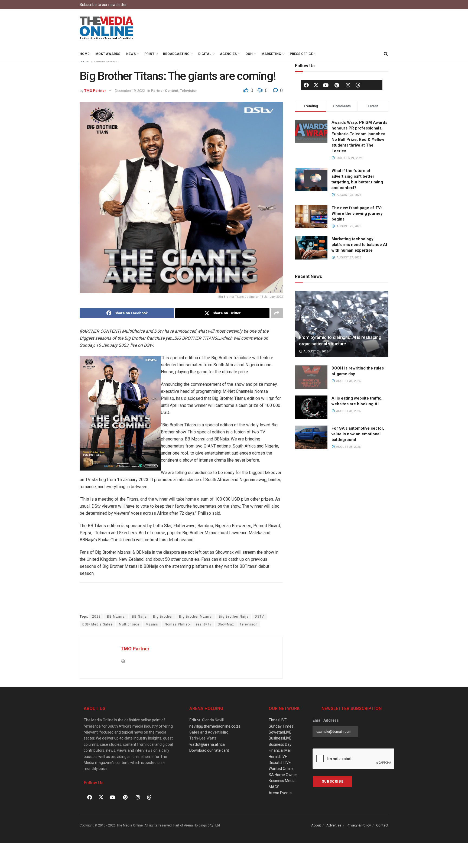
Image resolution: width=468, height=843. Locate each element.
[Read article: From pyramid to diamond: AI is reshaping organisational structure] (341, 324)
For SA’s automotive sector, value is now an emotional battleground (358, 434)
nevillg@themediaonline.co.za (214, 726)
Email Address (326, 720)
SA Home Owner (283, 775)
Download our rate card (209, 750)
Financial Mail (280, 750)
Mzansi (152, 624)
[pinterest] (337, 85)
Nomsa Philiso (177, 624)
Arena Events (280, 793)
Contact (382, 825)
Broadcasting (176, 54)
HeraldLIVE (278, 756)
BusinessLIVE (280, 738)
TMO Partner (95, 91)
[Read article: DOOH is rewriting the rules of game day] (311, 377)
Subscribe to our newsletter (103, 4)
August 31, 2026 (315, 351)
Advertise (333, 825)
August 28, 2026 (347, 447)
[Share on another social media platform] (277, 313)
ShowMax (226, 624)
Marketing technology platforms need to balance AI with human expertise (359, 244)
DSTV (259, 616)
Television (188, 91)
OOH (249, 54)
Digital (204, 54)
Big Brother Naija (234, 616)
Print (149, 54)
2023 (96, 616)
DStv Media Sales (97, 624)
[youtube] (326, 85)
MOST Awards (107, 54)
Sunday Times (281, 726)
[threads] (358, 85)
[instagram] (348, 85)
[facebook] (306, 85)
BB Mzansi (116, 616)
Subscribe (332, 781)
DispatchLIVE (280, 762)
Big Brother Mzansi (196, 616)
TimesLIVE (278, 720)
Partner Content (106, 61)
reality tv (204, 624)
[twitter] (316, 85)
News (131, 54)
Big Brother (163, 616)
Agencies (228, 54)
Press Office (301, 54)
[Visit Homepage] (107, 28)
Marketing (271, 54)
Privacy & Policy (359, 825)
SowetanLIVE (280, 732)
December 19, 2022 (130, 91)
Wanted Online (281, 768)
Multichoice (129, 624)
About (316, 825)
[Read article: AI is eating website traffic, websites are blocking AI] (311, 407)
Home (84, 54)
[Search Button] (385, 54)
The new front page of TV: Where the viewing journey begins (357, 213)
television (249, 624)
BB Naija (139, 616)
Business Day (280, 744)
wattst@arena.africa (207, 744)
